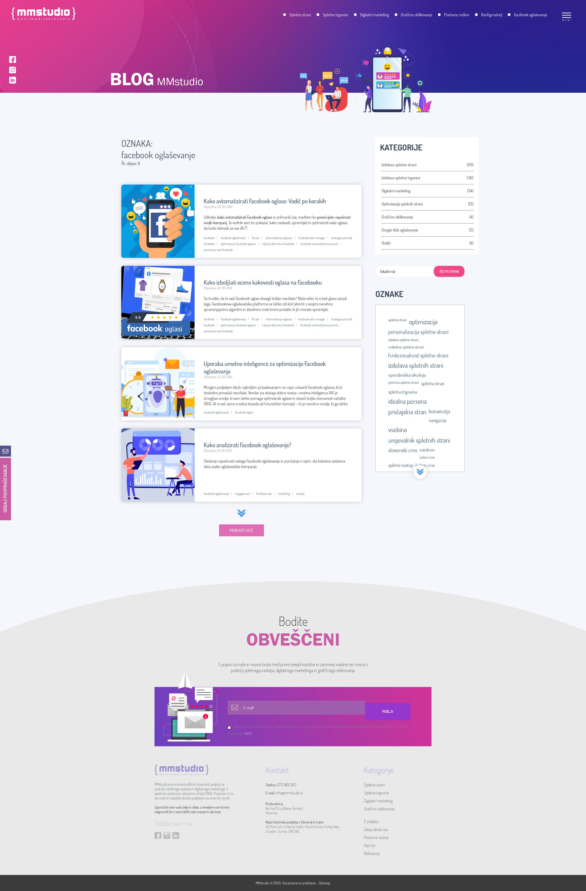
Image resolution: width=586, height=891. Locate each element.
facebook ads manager (311, 238)
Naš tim (370, 845)
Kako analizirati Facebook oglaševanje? (247, 445)
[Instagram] (12, 69)
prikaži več (241, 530)
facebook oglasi (244, 412)
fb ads (255, 238)
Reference (372, 853)
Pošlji (387, 711)
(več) (248, 733)
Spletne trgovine (376, 792)
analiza (300, 494)
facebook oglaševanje (233, 238)
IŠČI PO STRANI (449, 271)
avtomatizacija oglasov (279, 238)
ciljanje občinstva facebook (278, 244)
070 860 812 (286, 784)
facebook (209, 238)
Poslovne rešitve (376, 837)
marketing (284, 494)
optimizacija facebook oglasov (238, 244)
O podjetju (371, 821)
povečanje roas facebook (218, 250)
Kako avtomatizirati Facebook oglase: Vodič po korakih (265, 201)
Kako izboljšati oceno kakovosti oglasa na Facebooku (263, 282)
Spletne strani (374, 784)
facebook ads (264, 494)
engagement (242, 494)
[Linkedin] (12, 80)
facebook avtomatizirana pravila (319, 244)
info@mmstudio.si (289, 792)
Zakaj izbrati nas (376, 829)
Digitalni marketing (378, 800)
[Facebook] (12, 59)
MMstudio (262, 883)
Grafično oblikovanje (379, 808)
